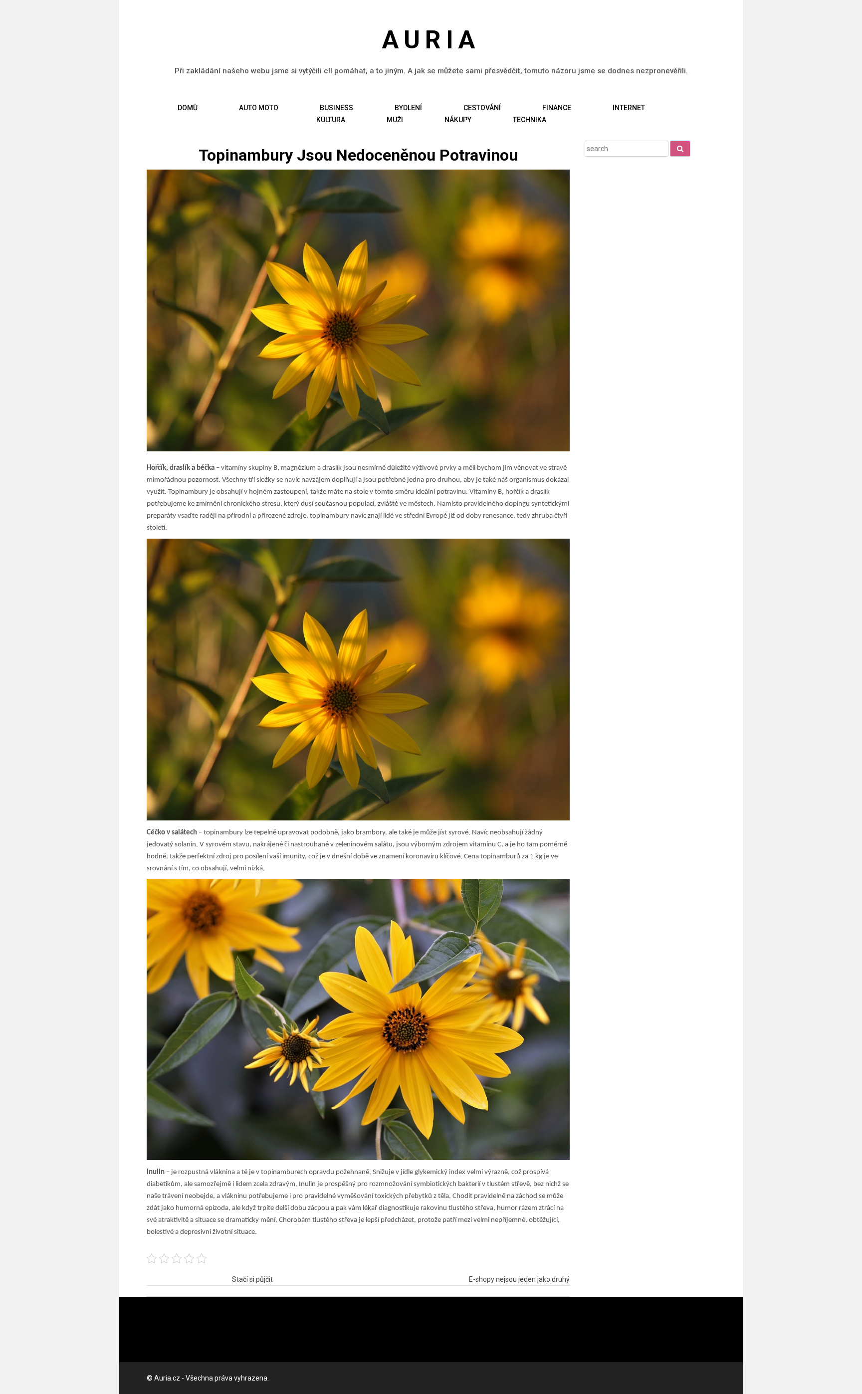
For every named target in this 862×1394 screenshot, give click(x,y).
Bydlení (408, 108)
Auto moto (258, 108)
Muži (395, 120)
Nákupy (457, 120)
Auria (431, 39)
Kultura (330, 120)
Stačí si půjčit (252, 1279)
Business (336, 108)
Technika (529, 120)
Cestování (482, 108)
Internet (629, 108)
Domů (188, 108)
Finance (556, 108)
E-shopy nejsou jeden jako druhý (519, 1279)
